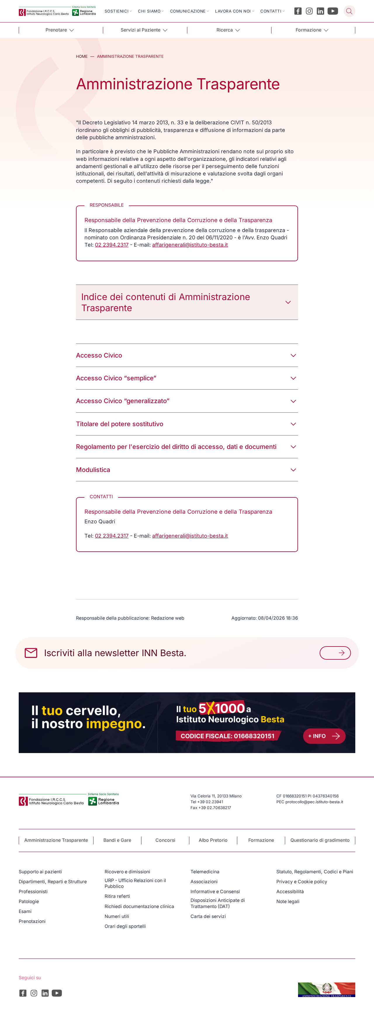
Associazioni (204, 881)
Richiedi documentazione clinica (139, 906)
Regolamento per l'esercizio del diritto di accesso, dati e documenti (176, 446)
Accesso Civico (99, 355)
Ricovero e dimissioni (127, 871)
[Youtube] (333, 11)
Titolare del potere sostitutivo (119, 424)
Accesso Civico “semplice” (116, 378)
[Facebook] (298, 11)
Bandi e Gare (117, 840)
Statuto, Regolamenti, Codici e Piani (314, 871)
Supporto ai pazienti (40, 871)
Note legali (287, 901)
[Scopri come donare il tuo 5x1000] (187, 722)
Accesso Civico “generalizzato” (122, 401)
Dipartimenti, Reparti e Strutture (53, 881)
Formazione (261, 840)
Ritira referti (117, 896)
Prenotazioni (32, 921)
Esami (25, 911)
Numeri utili (117, 916)
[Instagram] (309, 11)
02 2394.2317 (112, 245)
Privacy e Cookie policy (301, 881)
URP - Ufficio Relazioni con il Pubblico (135, 883)
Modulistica (93, 469)
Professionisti (33, 891)
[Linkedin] (320, 11)
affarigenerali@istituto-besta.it (190, 245)
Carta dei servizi (208, 916)
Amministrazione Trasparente (56, 840)
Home (82, 56)
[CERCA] (349, 11)
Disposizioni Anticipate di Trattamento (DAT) (218, 903)
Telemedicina (205, 871)
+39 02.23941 (210, 801)
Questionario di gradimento (320, 840)
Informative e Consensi (215, 891)
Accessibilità (290, 891)
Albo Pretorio (213, 840)
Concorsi (165, 840)
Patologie (29, 901)
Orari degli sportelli (125, 926)
